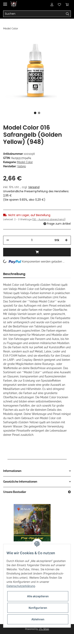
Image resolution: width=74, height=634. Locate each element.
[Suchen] (67, 14)
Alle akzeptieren (38, 596)
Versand (33, 187)
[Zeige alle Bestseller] (69, 492)
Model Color (25, 162)
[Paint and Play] (13, 4)
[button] (52, 4)
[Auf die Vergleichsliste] (52, 46)
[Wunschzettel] (59, 4)
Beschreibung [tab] (14, 274)
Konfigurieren (38, 607)
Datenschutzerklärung (21, 586)
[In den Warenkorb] (37, 252)
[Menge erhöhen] (66, 240)
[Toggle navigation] (5, 2)
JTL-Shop (44, 629)
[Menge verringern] (7, 240)
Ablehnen (37, 619)
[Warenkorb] (67, 4)
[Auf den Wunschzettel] (62, 46)
